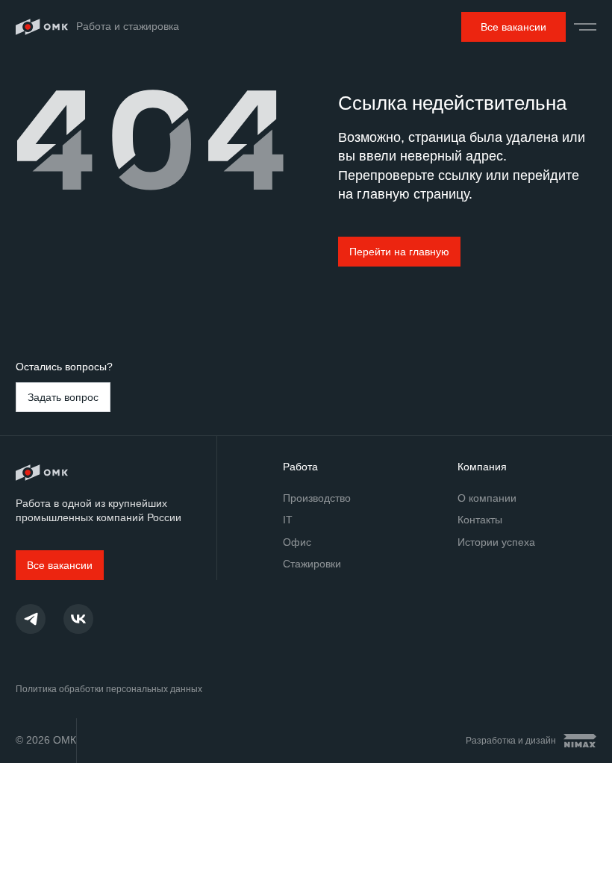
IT (288, 520)
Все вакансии (513, 27)
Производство (317, 498)
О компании (487, 498)
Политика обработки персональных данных (109, 689)
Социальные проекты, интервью (78, 619)
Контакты (480, 520)
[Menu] (585, 27)
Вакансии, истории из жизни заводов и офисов (31, 619)
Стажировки (312, 564)
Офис (297, 542)
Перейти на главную (399, 252)
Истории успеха (496, 542)
